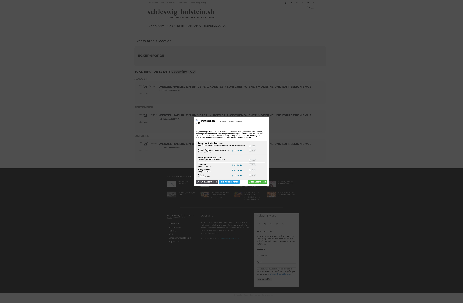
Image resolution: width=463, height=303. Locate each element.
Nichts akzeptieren (229, 182)
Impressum (222, 121)
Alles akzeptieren (257, 182)
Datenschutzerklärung (235, 121)
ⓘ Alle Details (237, 151)
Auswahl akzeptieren (207, 182)
